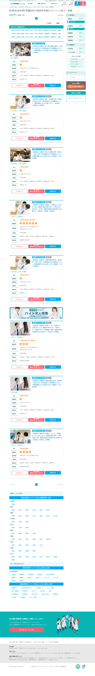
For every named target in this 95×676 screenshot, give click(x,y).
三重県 (34, 533)
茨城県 (13, 515)
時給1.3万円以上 (45, 594)
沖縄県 (13, 559)
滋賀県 (13, 539)
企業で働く (42, 591)
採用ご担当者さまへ (62, 0)
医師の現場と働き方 (43, 657)
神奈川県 (55, 515)
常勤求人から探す (13, 648)
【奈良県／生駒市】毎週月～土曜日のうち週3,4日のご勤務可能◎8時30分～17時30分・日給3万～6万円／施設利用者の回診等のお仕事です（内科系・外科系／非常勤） (47, 208)
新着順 (58, 23)
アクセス (37, 666)
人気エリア (33, 591)
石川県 (20, 527)
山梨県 (20, 521)
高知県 (34, 550)
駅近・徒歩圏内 (15, 591)
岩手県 (20, 510)
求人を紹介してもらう (36, 85)
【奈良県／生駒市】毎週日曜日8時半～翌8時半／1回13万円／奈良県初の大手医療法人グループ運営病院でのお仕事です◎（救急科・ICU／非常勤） (47, 263)
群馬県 (27, 515)
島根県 (20, 545)
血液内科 (14, 580)
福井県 (27, 527)
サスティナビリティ (44, 666)
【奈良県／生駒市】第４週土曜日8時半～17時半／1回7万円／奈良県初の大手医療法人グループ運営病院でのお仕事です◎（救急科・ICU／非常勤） (47, 49)
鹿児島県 (55, 556)
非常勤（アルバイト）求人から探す (27, 648)
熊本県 (34, 556)
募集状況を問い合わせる (36, 138)
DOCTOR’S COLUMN (22, 657)
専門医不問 (25, 591)
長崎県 (27, 556)
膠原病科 (22, 580)
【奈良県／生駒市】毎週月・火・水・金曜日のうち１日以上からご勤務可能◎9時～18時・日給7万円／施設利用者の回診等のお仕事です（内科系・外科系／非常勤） (47, 437)
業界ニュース (63, 657)
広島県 (34, 545)
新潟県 (13, 521)
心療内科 (29, 577)
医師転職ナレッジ (33, 657)
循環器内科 (22, 574)
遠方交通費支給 (15, 594)
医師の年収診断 (13, 659)
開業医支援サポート (72, 657)
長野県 (27, 521)
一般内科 (14, 574)
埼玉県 (34, 515)
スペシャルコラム (54, 657)
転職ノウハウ (12, 657)
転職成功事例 (68, 653)
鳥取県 (13, 545)
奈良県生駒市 (73, 21)
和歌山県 (48, 539)
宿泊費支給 (25, 594)
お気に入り (20, 85)
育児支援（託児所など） (27, 587)
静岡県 (20, 533)
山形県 (41, 510)
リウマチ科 (55, 577)
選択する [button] (81, 18)
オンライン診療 (32, 597)
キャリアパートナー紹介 (51, 653)
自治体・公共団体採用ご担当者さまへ (51, 0)
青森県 (13, 510)
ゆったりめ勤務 (50, 587)
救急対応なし (15, 587)
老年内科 (37, 577)
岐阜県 (13, 533)
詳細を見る (53, 85)
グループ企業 (55, 666)
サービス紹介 (12, 653)
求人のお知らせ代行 (22, 659)
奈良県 (38, 6)
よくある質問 (72, 0)
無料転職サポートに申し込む (26, 629)
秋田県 (34, 510)
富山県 (13, 527)
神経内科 (22, 577)
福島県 (47, 510)
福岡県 (13, 556)
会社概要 (33, 666)
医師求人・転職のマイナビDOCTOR (17, 6)
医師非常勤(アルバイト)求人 (30, 6)
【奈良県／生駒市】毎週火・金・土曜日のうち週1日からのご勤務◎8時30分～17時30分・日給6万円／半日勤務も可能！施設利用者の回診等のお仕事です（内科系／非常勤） (47, 329)
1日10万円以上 (34, 594)
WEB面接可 (22, 597)
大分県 (41, 556)
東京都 (47, 515)
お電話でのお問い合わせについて (80, 0)
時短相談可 (55, 594)
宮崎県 (47, 556)
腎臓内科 (46, 6)
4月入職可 (14, 597)
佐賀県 (20, 556)
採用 (51, 666)
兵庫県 (34, 539)
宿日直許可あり (39, 587)
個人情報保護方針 (62, 666)
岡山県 (27, 545)
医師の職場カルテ (33, 659)
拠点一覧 (67, 0)
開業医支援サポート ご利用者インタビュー (49, 659)
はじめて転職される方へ (22, 653)
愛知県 (27, 533)
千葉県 (41, 515)
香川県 (20, 550)
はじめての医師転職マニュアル (37, 653)
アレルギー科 (46, 577)
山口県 (41, 545)
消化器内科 (39, 574)
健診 (50, 591)
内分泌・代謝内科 (50, 574)
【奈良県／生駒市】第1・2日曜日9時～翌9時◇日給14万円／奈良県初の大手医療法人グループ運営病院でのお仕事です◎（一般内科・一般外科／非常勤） (47, 102)
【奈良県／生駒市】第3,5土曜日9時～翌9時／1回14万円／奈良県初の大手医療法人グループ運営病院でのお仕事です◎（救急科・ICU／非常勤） (47, 155)
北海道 (13, 504)
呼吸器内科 (31, 574)
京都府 (20, 539)
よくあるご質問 (76, 653)
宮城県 (27, 510)
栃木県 (20, 515)
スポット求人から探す (42, 648)
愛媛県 (27, 550)
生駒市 (42, 6)
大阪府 (27, 539)
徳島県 (13, 550)
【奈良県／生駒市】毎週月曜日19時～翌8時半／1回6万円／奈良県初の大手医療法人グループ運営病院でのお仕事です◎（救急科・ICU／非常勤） (47, 384)
